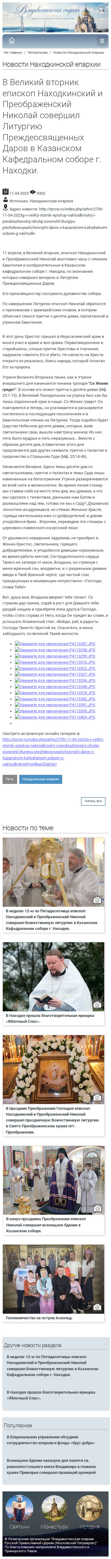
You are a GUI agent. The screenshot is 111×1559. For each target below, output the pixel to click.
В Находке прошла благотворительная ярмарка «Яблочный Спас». (50, 1018)
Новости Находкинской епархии (78, 53)
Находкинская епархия (51, 201)
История (90, 1527)
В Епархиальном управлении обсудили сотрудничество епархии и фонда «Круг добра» (51, 1440)
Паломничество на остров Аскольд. (39, 1318)
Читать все (93, 801)
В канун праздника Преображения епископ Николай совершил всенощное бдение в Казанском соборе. (46, 1225)
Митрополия (37, 53)
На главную (13, 53)
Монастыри (54, 1527)
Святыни (19, 1527)
